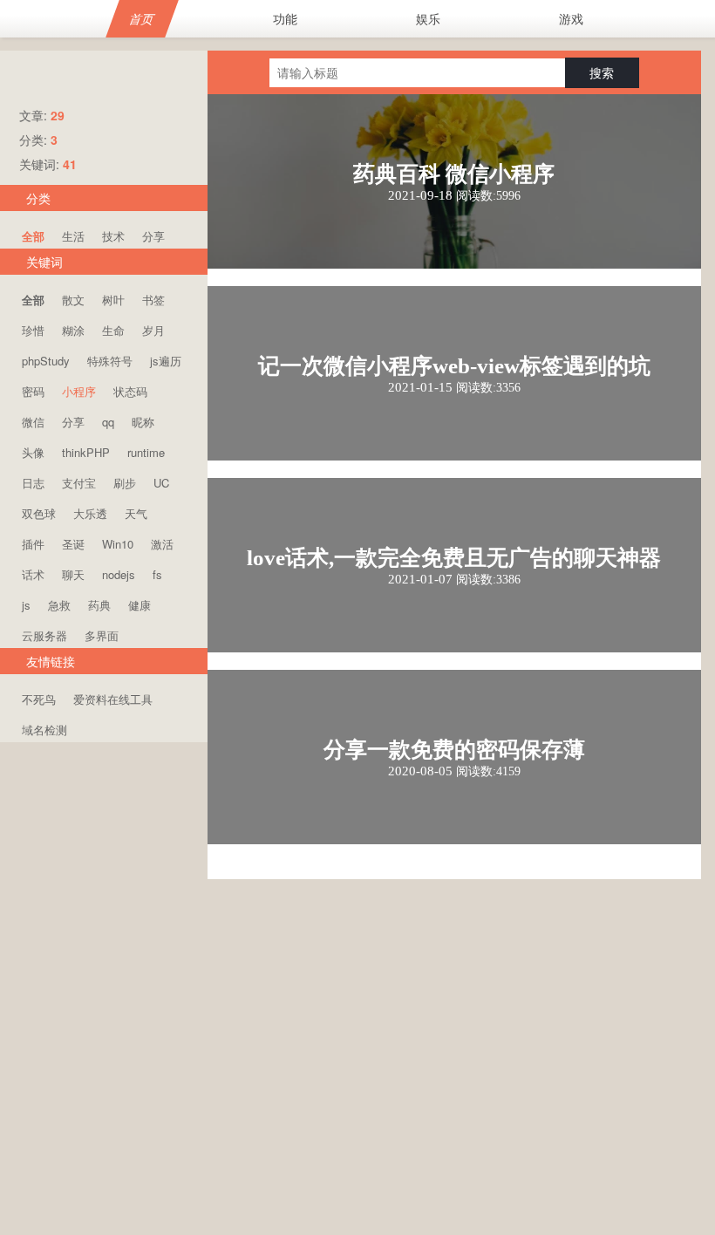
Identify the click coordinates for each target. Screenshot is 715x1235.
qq (108, 421)
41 (70, 164)
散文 (73, 299)
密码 (33, 391)
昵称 (143, 421)
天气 (136, 513)
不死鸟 (39, 699)
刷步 (124, 482)
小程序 (79, 391)
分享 (153, 236)
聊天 (73, 574)
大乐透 (90, 513)
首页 (142, 18)
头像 (33, 452)
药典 (99, 605)
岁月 (153, 330)
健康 (139, 605)
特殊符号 (110, 360)
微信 (33, 421)
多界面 (102, 635)
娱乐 (428, 18)
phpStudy (46, 360)
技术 (113, 236)
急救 (59, 605)
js (26, 605)
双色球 (39, 513)
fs (157, 574)
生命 (113, 330)
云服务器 (44, 635)
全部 (33, 236)
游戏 (571, 18)
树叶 (113, 299)
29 (58, 115)
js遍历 (165, 360)
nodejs (118, 574)
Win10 (117, 544)
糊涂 (73, 330)
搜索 (601, 72)
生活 (73, 236)
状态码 (130, 391)
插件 (33, 544)
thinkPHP (86, 452)
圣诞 (73, 544)
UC (161, 482)
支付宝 (79, 482)
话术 (33, 574)
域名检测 (44, 729)
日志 (33, 482)
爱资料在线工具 (113, 699)
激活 (162, 544)
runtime (146, 452)
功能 (285, 18)
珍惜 (33, 330)
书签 (153, 299)
